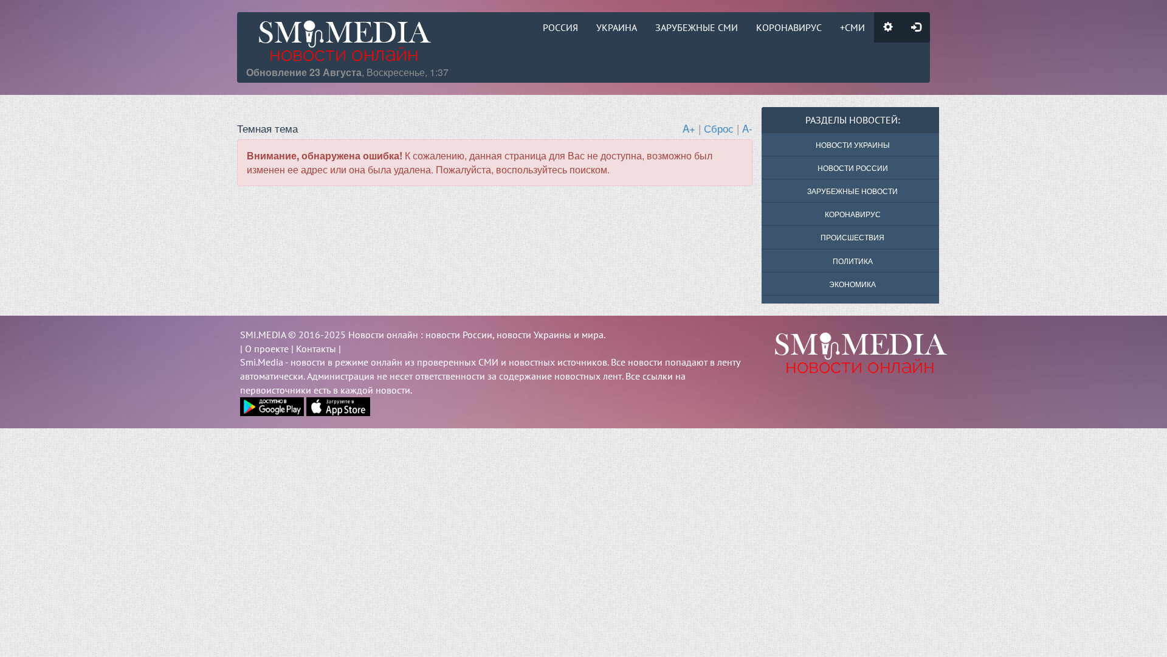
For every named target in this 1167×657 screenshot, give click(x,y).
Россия (560, 27)
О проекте (267, 348)
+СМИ (852, 27)
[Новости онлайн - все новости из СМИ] (844, 353)
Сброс (719, 128)
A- (747, 128)
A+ (689, 128)
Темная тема (267, 128)
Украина (616, 27)
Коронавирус (789, 27)
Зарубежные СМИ (696, 27)
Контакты (316, 348)
